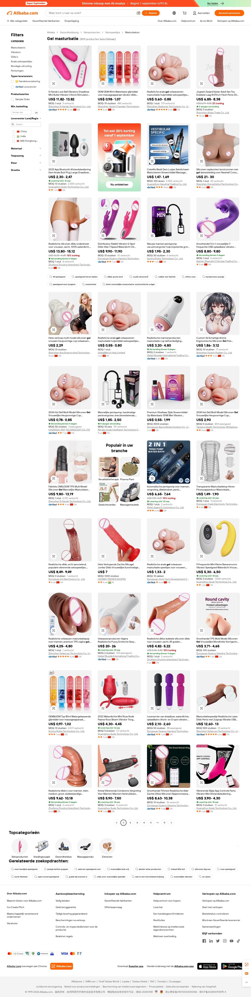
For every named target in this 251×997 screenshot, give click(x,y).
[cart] (185, 13)
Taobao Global (139, 981)
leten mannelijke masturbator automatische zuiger (130, 284)
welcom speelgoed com (89, 869)
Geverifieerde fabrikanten (118, 900)
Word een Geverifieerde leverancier (221, 920)
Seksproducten (92, 32)
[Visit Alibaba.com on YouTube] (231, 941)
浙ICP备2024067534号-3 (212, 991)
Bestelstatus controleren (215, 913)
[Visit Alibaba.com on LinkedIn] (211, 941)
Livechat (158, 907)
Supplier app (136, 966)
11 (164, 822)
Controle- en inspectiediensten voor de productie (76, 928)
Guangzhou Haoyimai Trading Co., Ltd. (167, 184)
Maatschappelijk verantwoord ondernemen (22, 915)
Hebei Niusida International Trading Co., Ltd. (168, 355)
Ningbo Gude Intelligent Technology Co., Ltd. (119, 429)
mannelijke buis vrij (120, 869)
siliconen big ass (203, 869)
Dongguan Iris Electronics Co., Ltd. (66, 579)
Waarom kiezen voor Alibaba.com (24, 900)
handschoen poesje (215, 277)
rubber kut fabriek (166, 277)
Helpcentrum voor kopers (167, 900)
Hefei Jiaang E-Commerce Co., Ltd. (165, 507)
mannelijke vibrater (183, 877)
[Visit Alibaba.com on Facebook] (204, 941)
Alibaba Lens (14, 966)
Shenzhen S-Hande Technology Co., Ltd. (69, 106)
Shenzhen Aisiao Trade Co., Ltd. (212, 112)
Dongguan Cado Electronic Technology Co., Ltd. (218, 504)
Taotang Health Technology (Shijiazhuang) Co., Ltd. (218, 427)
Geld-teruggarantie (66, 907)
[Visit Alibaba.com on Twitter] (218, 941)
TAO (152, 981)
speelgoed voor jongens (64, 284)
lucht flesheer (21, 877)
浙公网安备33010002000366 (181, 991)
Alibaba (51, 32)
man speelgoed (227, 869)
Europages (175, 981)
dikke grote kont (115, 277)
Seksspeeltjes (112, 32)
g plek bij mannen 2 (78, 877)
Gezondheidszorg (69, 32)
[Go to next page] (171, 823)
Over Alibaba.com (17, 893)
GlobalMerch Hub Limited (111, 352)
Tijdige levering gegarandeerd (71, 913)
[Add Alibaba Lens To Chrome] (61, 966)
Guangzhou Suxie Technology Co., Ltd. (68, 186)
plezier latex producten (150, 869)
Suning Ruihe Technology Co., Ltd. (165, 258)
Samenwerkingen (211, 926)
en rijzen (206, 877)
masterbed (90, 284)
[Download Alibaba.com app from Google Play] (232, 966)
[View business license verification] (156, 992)
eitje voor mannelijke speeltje (111, 877)
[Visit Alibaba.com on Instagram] (225, 941)
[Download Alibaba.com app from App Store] (207, 966)
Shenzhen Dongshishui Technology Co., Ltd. (218, 184)
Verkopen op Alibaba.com (215, 900)
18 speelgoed (59, 277)
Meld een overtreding (164, 936)
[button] (138, 13)
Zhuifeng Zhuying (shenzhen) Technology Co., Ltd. (70, 264)
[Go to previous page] (117, 823)
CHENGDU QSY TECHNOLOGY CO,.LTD (69, 429)
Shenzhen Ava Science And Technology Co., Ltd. (70, 352)
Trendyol (161, 981)
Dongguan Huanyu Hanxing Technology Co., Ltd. (119, 258)
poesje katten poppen (57, 869)
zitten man (190, 277)
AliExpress (76, 981)
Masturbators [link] (132, 32)
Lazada (125, 981)
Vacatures (12, 923)
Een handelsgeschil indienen (168, 913)
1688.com (90, 981)
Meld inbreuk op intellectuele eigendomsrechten (168, 928)
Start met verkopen (212, 907)
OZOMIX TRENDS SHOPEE (112, 579)
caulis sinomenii (140, 277)
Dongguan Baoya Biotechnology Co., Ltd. (168, 427)
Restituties (159, 920)
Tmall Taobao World (109, 981)
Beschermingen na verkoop (70, 920)
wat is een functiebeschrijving (149, 877)
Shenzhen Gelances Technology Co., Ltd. (168, 106)
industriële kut (178, 869)
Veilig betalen (63, 900)
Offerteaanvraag (113, 907)
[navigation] (26, 428)
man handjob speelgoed (26, 869)
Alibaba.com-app (184, 966)
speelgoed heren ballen (86, 277)
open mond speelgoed (48, 877)
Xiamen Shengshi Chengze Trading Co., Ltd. (218, 261)
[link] (246, 964)
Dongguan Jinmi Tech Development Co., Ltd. (168, 579)
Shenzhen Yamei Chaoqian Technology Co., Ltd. (119, 106)
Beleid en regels (64, 936)
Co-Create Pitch (15, 907)
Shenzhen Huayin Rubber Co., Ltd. (214, 352)
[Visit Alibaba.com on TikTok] (238, 941)
